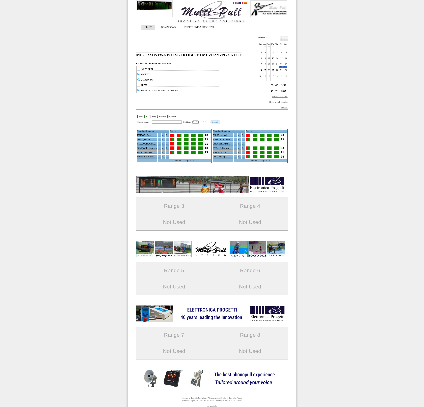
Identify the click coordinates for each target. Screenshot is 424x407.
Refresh (284, 107)
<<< (202, 122)
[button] (215, 122)
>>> (207, 122)
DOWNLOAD (168, 27)
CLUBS (148, 27)
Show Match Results (278, 102)
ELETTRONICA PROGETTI (199, 27)
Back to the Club (280, 96)
